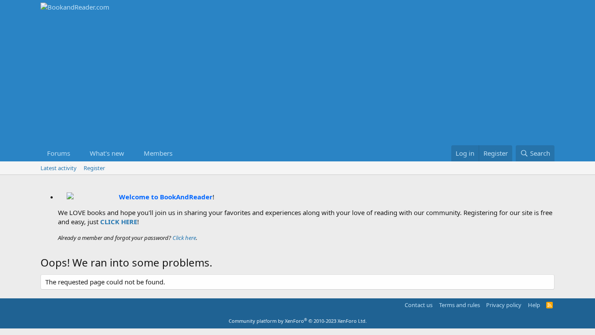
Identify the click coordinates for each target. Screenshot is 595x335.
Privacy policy (503, 305)
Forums (58, 153)
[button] (77, 153)
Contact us (419, 305)
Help (534, 305)
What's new (107, 153)
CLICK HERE (118, 221)
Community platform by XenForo (298, 321)
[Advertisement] (297, 80)
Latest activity (59, 168)
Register (94, 168)
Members (158, 153)
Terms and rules (459, 305)
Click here (184, 238)
